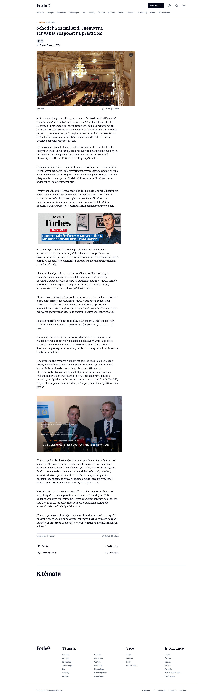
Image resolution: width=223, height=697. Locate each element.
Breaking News (100, 673)
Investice (40, 13)
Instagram (162, 690)
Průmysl (50, 13)
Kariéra (168, 666)
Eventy (153, 13)
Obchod (129, 658)
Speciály (111, 13)
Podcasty (130, 13)
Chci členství (156, 6)
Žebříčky (101, 13)
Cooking (91, 13)
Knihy (128, 662)
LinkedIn (172, 690)
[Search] (176, 5)
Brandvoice (99, 676)
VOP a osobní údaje (172, 673)
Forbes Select (164, 13)
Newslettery (142, 13)
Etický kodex (170, 676)
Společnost (61, 13)
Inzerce (168, 662)
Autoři (128, 655)
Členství (168, 658)
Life (83, 13)
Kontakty (168, 669)
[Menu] (183, 5)
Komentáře (98, 658)
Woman (121, 13)
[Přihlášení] (169, 5)
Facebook (146, 690)
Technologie (74, 13)
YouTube (182, 690)
